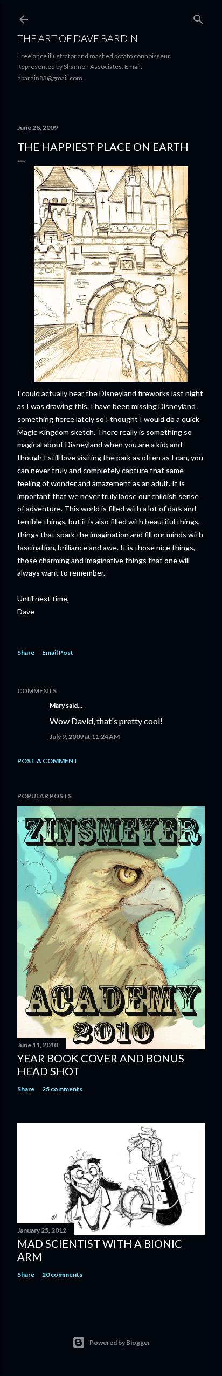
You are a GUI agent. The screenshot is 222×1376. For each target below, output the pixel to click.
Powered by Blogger (119, 1342)
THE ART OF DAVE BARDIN (77, 38)
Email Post (57, 652)
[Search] (198, 16)
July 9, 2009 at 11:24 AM (85, 736)
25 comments (62, 1089)
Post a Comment (47, 761)
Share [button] (25, 652)
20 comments (62, 1274)
